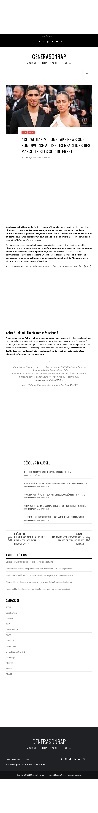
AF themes (76, 775)
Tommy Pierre (31, 157)
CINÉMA (9, 618)
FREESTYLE (11, 640)
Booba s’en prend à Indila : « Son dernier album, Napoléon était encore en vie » (56, 494)
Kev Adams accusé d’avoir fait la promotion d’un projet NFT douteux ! (68, 538)
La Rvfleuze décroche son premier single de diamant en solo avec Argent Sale (55, 483)
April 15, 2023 (71, 385)
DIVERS (9, 635)
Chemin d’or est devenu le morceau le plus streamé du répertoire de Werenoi (55, 505)
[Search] (87, 73)
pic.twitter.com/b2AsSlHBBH (49, 380)
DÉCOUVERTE (12, 629)
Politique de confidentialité (33, 764)
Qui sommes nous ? (14, 759)
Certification (11, 613)
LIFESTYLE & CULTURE (15, 652)
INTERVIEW (11, 646)
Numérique (11, 657)
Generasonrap (49, 56)
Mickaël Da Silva (31, 486)
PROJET (9, 663)
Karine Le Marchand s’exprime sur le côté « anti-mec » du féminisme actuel (54, 517)
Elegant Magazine (61, 775)
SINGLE (9, 668)
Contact (27, 759)
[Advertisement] (49, 17)
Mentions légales (13, 764)
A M (27, 475)
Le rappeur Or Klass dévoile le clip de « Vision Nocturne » (47, 472)
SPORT (31, 132)
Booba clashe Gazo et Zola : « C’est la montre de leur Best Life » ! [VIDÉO (57, 266)
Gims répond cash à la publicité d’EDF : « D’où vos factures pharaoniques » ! (30, 538)
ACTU (24, 132)
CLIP (8, 624)
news (82, 341)
